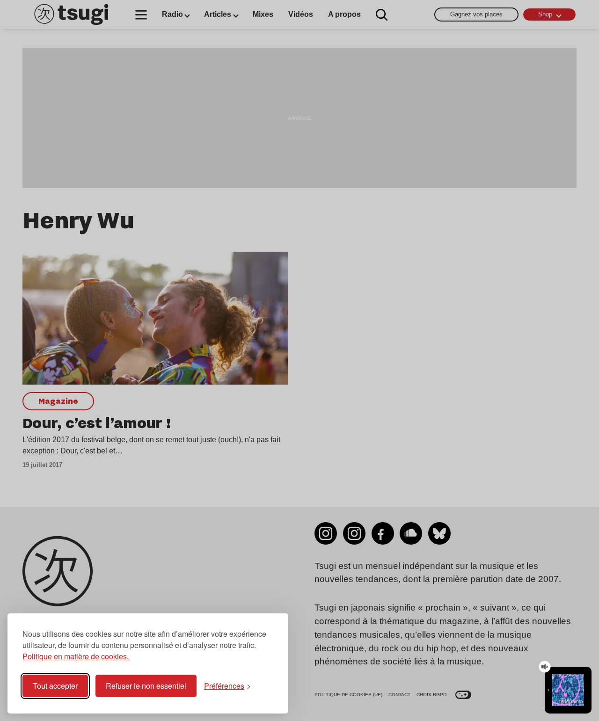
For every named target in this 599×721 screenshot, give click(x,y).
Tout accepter (55, 685)
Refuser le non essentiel (146, 685)
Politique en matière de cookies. (75, 656)
